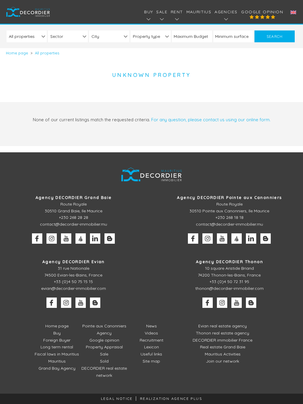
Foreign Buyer (56, 340)
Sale (104, 354)
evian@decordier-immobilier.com (73, 288)
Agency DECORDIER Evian (73, 261)
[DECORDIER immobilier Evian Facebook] (51, 303)
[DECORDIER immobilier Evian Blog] (95, 303)
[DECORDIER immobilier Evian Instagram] (66, 303)
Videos (151, 333)
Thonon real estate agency (222, 333)
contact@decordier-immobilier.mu (73, 224)
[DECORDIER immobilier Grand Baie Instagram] (51, 238)
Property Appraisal (104, 347)
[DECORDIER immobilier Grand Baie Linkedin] (95, 238)
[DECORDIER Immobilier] (28, 12)
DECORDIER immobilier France (222, 340)
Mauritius (199, 11)
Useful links (151, 354)
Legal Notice (117, 398)
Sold (104, 361)
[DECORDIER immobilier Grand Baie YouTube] (66, 238)
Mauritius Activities (223, 354)
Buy (57, 333)
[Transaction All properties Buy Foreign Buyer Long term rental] (27, 36)
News (151, 326)
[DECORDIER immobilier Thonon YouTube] (236, 303)
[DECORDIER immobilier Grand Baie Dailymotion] (80, 238)
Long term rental (57, 347)
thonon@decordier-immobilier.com (229, 288)
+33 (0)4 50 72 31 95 (229, 281)
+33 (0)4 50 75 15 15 (73, 281)
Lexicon (151, 347)
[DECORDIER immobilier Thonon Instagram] (222, 303)
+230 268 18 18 (229, 217)
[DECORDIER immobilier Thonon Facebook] (207, 303)
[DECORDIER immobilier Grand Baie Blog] (109, 238)
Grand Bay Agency (56, 368)
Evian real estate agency (222, 326)
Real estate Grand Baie (222, 347)
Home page (57, 326)
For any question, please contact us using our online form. (210, 119)
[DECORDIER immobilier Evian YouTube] (80, 303)
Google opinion (262, 11)
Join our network (222, 361)
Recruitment (151, 340)
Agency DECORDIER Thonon (229, 261)
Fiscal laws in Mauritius (57, 354)
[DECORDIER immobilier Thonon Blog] (251, 303)
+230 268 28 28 (73, 217)
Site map (151, 361)
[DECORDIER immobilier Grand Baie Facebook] (37, 238)
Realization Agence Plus (171, 398)
